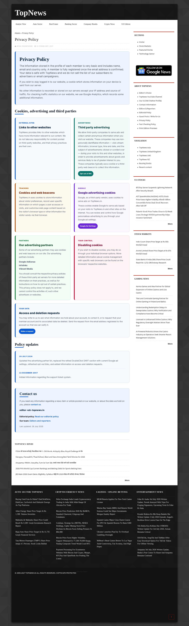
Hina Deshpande (25, 46)
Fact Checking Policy (147, 124)
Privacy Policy (144, 120)
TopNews (30, 12)
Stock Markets (145, 46)
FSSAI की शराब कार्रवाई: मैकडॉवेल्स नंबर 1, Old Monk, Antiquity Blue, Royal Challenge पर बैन (49, 451)
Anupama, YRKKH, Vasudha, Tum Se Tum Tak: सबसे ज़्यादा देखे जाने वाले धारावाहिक (46, 462)
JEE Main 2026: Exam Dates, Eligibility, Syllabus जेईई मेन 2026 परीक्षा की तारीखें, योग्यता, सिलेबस (50, 474)
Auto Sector (37, 24)
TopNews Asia (145, 147)
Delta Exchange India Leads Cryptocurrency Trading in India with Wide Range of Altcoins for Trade (73, 502)
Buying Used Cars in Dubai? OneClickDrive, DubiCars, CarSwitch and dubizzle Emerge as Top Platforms (33, 502)
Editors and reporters (40, 421)
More (127, 480)
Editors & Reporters (147, 108)
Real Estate (53, 24)
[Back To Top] (171, 616)
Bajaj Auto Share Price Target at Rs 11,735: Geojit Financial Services (32, 533)
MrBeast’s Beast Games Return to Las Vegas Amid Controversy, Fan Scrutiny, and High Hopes (114, 544)
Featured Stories (146, 50)
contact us (36, 404)
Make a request (27, 331)
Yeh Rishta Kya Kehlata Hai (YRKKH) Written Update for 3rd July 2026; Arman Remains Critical (153, 529)
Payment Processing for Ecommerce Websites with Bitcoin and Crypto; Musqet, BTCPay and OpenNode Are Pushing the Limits (73, 554)
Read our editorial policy (47, 416)
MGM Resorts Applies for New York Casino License (114, 500)
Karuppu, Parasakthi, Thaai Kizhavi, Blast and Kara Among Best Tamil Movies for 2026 (50, 457)
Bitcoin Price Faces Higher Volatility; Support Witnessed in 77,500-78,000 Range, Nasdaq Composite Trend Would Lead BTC (73, 541)
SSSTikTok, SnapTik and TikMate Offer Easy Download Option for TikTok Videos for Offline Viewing (154, 541)
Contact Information (147, 104)
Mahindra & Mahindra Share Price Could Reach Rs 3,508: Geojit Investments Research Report (33, 523)
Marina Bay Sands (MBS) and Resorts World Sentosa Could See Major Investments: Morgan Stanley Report (114, 511)
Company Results (90, 24)
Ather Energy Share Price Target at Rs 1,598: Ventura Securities (30, 512)
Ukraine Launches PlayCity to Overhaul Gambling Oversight (113, 533)
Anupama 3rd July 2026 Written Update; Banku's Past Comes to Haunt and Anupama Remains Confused (155, 552)
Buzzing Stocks (145, 163)
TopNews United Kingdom (150, 151)
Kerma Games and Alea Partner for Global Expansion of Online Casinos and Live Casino (153, 289)
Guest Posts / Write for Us (149, 116)
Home (17, 33)
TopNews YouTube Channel (150, 96)
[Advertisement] (94, 594)
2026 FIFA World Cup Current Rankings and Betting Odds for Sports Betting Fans (48, 468)
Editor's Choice (145, 93)
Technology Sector (146, 54)
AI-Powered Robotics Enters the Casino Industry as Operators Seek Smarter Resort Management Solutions (153, 334)
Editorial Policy (145, 112)
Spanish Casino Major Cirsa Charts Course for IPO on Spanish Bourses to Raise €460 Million (114, 523)
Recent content (145, 167)
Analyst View (20, 24)
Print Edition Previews (148, 128)
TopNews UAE (145, 155)
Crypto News (109, 24)
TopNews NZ (144, 159)
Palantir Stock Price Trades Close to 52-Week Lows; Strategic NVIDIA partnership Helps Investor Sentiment (154, 214)
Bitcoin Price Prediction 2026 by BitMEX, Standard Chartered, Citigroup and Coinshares (73, 514)
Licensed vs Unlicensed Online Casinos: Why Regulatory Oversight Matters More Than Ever (154, 322)
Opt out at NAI (85, 174)
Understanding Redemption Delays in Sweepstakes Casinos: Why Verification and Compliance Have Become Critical (153, 310)
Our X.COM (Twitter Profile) (150, 100)
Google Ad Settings (88, 226)
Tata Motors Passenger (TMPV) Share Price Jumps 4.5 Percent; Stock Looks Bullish (32, 542)
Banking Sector (71, 24)
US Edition (125, 24)
